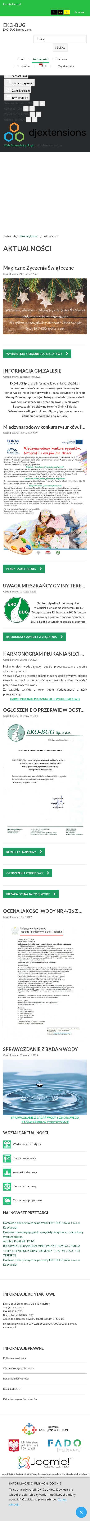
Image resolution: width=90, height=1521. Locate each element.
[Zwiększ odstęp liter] (34, 119)
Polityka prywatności (14, 1358)
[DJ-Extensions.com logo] (45, 140)
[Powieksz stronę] (42, 103)
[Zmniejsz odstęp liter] (28, 119)
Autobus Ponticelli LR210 (18, 1241)
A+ (82, 12)
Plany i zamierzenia (21, 569)
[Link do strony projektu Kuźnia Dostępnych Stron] (45, 1428)
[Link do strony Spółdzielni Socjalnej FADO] (64, 1445)
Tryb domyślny (38, 12)
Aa (54, 12)
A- (76, 12)
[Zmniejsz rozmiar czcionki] (26, 109)
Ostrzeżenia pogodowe (25, 873)
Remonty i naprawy (21, 852)
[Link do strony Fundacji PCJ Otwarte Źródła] (45, 1462)
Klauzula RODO (12, 1388)
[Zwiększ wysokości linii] (38, 114)
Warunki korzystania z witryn (19, 1368)
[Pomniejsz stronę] (36, 103)
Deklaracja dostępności (16, 1378)
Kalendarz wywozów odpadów (20, 1399)
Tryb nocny (45, 12)
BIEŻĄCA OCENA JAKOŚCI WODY (28, 894)
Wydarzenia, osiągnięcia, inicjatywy (34, 354)
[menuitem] (21, 59)
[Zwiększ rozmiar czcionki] (32, 109)
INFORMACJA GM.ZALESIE (32, 371)
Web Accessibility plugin (19, 145)
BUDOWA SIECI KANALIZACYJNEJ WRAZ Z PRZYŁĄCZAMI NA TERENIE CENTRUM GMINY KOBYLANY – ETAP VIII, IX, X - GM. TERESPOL (42, 1250)
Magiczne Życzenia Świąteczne (38, 268)
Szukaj (60, 47)
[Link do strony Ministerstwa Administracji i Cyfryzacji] (23, 1445)
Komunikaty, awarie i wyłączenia (31, 637)
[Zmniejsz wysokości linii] (32, 114)
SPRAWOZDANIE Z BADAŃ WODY (40, 1049)
